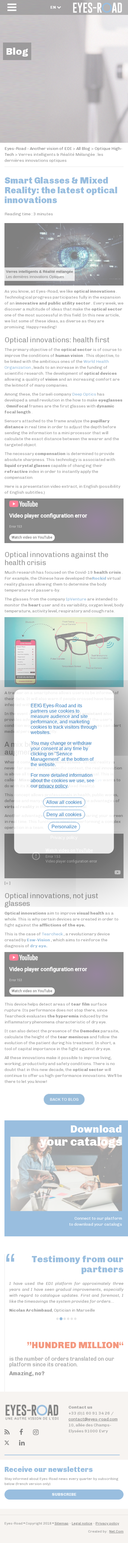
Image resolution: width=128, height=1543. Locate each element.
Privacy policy (64, 837)
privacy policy (53, 785)
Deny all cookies (64, 814)
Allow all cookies (64, 802)
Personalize (64, 826)
